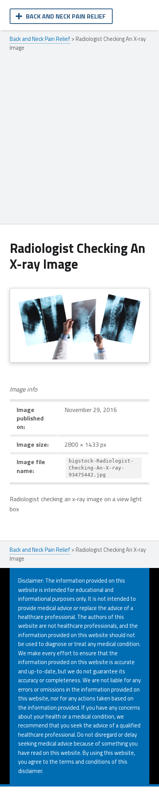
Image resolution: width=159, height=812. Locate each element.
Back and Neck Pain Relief (66, 16)
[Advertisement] (79, 140)
